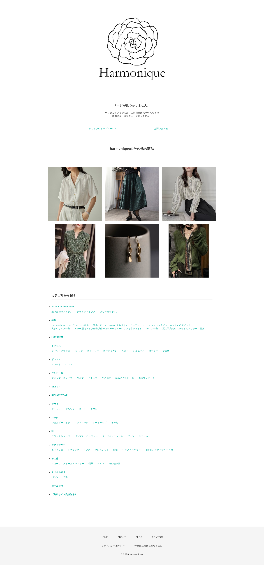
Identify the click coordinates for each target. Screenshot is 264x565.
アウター (56, 404)
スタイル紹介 (59, 472)
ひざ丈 (80, 378)
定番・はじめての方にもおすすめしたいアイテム (119, 325)
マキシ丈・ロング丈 (62, 378)
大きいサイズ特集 (61, 328)
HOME (104, 537)
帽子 (91, 463)
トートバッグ (100, 422)
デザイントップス (86, 311)
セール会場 (59, 486)
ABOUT (122, 537)
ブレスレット (102, 450)
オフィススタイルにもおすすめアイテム (170, 325)
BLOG (139, 537)
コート (82, 409)
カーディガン (110, 351)
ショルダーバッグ (61, 422)
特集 (54, 320)
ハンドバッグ (82, 422)
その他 (166, 351)
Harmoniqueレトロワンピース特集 (70, 325)
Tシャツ (79, 351)
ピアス (87, 450)
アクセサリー (59, 445)
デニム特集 (152, 328)
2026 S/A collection (63, 306)
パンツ (68, 364)
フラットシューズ (61, 436)
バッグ (55, 417)
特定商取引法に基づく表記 (149, 546)
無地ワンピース (146, 378)
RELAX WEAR (60, 395)
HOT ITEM (57, 337)
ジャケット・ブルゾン (63, 409)
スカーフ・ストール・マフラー (68, 463)
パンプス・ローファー (86, 436)
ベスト (125, 351)
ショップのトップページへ (103, 128)
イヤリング (73, 450)
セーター (153, 351)
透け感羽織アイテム (62, 311)
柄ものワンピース (124, 378)
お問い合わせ (161, 128)
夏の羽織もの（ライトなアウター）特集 (184, 328)
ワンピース (57, 373)
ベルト (101, 463)
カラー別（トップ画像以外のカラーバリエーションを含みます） (108, 328)
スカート (56, 364)
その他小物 (115, 463)
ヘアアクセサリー (131, 450)
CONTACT (157, 537)
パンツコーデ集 (60, 477)
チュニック (139, 351)
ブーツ (131, 436)
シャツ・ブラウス (61, 351)
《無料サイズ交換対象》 (64, 494)
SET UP (56, 386)
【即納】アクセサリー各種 (159, 450)
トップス (56, 346)
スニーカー (144, 436)
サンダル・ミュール (112, 436)
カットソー (93, 351)
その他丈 (106, 378)
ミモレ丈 (93, 378)
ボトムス (56, 359)
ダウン (94, 409)
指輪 (115, 450)
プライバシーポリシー (113, 546)
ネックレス (57, 450)
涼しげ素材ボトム (109, 311)
